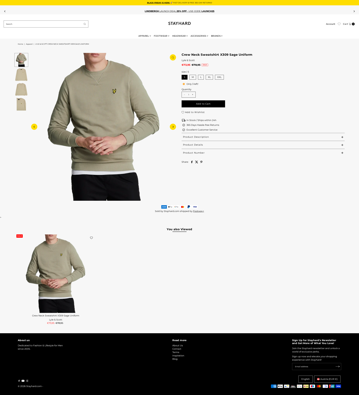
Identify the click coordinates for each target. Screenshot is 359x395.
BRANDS (216, 36)
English (305, 379)
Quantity (186, 89)
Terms (175, 352)
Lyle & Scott (188, 60)
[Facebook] (19, 381)
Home (20, 44)
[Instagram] (27, 381)
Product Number (194, 152)
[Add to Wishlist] (91, 237)
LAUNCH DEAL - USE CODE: (179, 11)
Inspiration (178, 355)
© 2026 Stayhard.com (30, 386)
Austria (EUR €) (329, 379)
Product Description (196, 137)
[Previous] (5, 11)
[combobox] (46, 24)
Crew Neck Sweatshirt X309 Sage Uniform (55, 315)
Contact (176, 349)
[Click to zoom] (173, 57)
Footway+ (198, 211)
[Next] (354, 11)
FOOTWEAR (160, 36)
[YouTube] (23, 381)
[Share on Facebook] (192, 162)
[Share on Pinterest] (201, 162)
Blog (175, 359)
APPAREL (143, 36)
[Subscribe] (337, 366)
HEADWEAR (179, 36)
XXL (219, 77)
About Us (177, 345)
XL (209, 77)
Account (330, 24)
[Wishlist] (339, 24)
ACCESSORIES (198, 36)
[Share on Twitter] (197, 162)
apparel (29, 44)
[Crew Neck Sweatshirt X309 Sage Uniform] (55, 273)
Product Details (193, 144)
